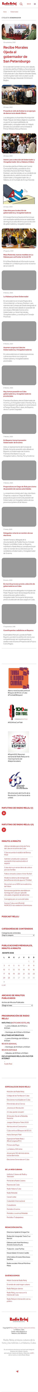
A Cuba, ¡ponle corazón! (15, 1112)
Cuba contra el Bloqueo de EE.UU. (19, 1130)
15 (29, 970)
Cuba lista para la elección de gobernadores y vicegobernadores (17, 211)
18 (9, 974)
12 (14, 970)
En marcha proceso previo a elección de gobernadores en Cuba (19, 585)
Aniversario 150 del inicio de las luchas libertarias (18, 1154)
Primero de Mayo (13, 1145)
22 (29, 974)
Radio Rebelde (12, 1193)
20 (19, 974)
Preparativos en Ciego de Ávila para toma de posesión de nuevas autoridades (19, 487)
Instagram (31, 1363)
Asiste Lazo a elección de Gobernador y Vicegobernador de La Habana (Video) (19, 161)
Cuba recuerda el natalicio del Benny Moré (17, 853)
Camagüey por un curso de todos (16, 899)
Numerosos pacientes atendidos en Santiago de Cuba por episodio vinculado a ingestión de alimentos (17, 892)
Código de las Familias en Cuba (18, 1096)
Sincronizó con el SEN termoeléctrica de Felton (17, 885)
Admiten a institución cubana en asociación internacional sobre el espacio (16, 861)
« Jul (3, 985)
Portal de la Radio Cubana (16, 1181)
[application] (4, 813)
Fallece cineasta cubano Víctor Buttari (18, 874)
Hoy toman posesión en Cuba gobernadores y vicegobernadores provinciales (17, 393)
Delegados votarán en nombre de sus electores (18, 534)
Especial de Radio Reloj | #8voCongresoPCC (15, 1140)
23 (34, 974)
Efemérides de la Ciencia (16, 1104)
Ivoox (31, 1372)
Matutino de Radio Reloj (15, 1091)
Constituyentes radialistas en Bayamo (18, 630)
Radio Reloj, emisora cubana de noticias (22, 1328)
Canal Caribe (11, 1197)
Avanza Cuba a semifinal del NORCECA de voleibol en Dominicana (18, 904)
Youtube (7, 1372)
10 (4, 970)
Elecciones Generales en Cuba (18, 1159)
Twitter (7, 1363)
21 (24, 974)
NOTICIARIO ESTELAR (20, 1023)
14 (24, 970)
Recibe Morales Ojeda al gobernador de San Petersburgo (16, 54)
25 (9, 978)
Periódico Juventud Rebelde (17, 1213)
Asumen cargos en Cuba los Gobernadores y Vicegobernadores (17, 348)
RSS (19, 1382)
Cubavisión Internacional (16, 1201)
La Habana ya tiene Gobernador (16, 296)
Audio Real (8, 1064)
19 (14, 974)
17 (4, 974)
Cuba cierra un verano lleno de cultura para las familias (18, 868)
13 (19, 970)
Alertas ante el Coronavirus (17, 1126)
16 (34, 970)
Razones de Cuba (13, 1185)
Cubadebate (11, 1205)
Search (21, 4)
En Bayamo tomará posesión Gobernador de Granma (14, 441)
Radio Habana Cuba (14, 1189)
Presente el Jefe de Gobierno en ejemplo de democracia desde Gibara (19, 112)
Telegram (17, 1372)
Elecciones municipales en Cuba (18, 1100)
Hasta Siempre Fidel (14, 1134)
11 (9, 970)
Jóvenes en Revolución (15, 1108)
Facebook (17, 1363)
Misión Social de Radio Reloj (17, 1280)
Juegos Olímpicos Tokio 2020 (18, 1122)
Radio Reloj (9, 4)
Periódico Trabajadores (15, 1217)
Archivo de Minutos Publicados (13, 1002)
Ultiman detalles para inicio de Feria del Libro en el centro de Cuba (17, 847)
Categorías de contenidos (11, 933)
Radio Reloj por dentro (15, 1288)
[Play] (4, 813)
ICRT (32, 1353)
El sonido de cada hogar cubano (18, 1284)
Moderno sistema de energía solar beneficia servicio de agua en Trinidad (17, 879)
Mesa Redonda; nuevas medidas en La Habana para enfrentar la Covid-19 (18, 256)
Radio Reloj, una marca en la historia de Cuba (17, 1293)
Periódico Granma (13, 1209)
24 (4, 978)
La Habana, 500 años (14, 1149)
